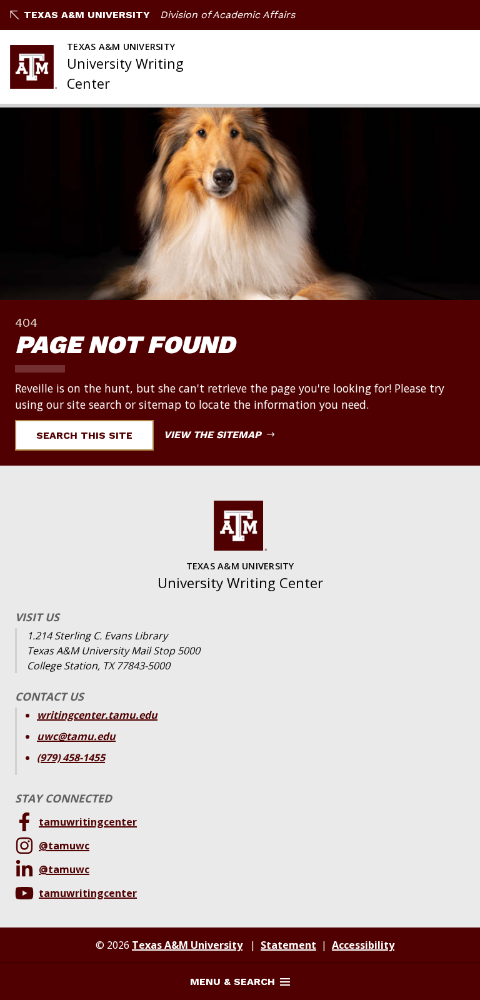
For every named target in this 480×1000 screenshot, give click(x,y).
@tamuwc (64, 845)
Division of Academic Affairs (227, 15)
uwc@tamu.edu (76, 736)
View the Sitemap (214, 435)
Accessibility (363, 945)
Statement (288, 945)
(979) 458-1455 (71, 757)
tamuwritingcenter (88, 822)
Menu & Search (232, 982)
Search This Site (84, 435)
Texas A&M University (87, 15)
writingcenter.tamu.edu (97, 715)
